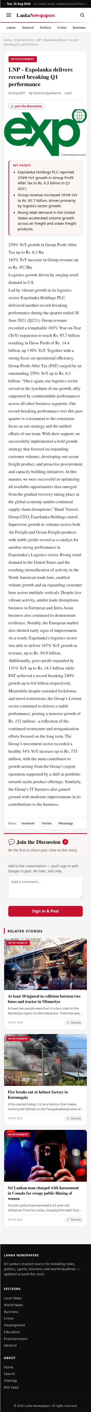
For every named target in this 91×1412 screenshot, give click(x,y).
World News (13, 1305)
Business (79, 28)
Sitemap (10, 1380)
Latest (11, 28)
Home (8, 40)
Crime (61, 28)
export (70, 766)
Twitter (46, 823)
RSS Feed (11, 1387)
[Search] (82, 15)
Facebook (27, 823)
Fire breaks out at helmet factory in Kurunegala (38, 1094)
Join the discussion (28, 106)
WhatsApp (65, 823)
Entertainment (24, 40)
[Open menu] (9, 15)
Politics (45, 28)
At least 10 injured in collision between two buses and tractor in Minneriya (44, 998)
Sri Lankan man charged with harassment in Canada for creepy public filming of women (43, 1193)
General (28, 28)
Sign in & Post (45, 911)
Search (9, 1373)
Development (14, 1325)
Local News (13, 1298)
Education (12, 1332)
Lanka (36, 15)
